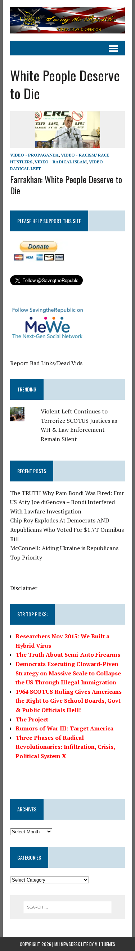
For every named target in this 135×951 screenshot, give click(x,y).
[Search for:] (67, 906)
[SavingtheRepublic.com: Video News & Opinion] (67, 20)
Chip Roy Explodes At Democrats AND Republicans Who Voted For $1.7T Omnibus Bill (67, 529)
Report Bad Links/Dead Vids (46, 363)
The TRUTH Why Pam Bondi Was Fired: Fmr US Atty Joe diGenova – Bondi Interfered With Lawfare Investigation (67, 502)
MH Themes (105, 944)
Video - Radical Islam (61, 161)
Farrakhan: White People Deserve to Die (66, 185)
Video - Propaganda (34, 155)
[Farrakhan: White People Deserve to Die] (67, 143)
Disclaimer (23, 588)
